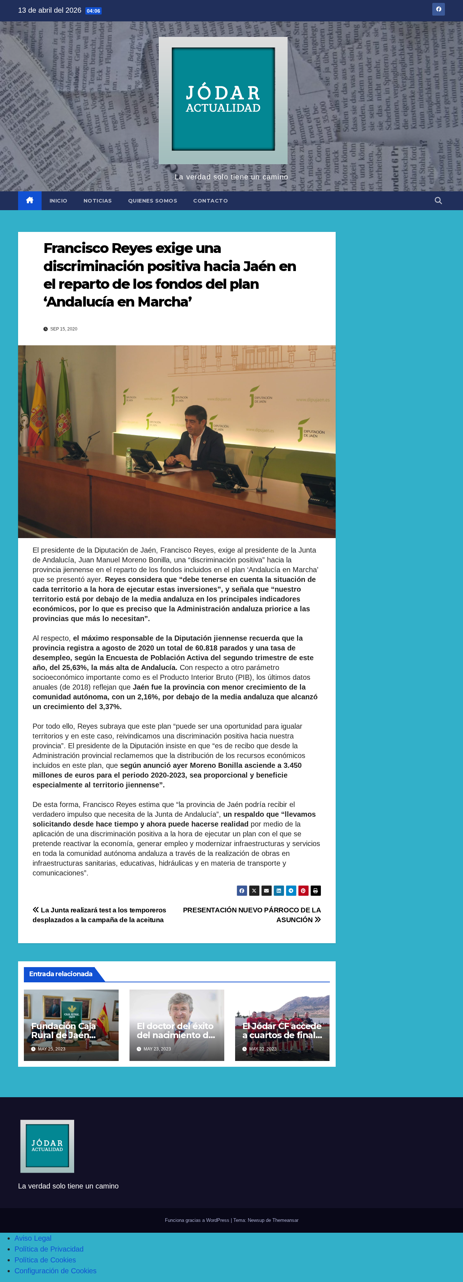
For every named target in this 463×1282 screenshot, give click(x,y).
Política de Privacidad (49, 1249)
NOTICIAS (98, 200)
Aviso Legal (32, 1238)
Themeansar (285, 1220)
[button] (438, 201)
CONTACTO (210, 200)
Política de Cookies (45, 1260)
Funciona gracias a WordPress (198, 1220)
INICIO (59, 200)
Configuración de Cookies (55, 1271)
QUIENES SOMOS (153, 200)
